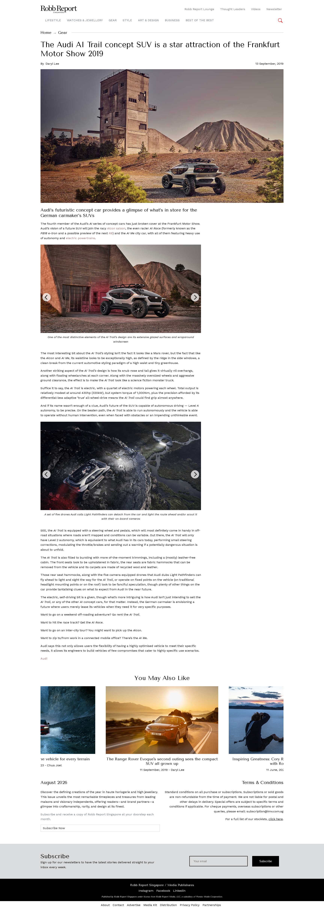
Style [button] (127, 20)
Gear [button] (113, 20)
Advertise (133, 905)
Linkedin (179, 890)
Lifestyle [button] (53, 20)
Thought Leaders (232, 9)
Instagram (146, 890)
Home (45, 32)
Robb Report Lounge (199, 9)
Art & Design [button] (148, 20)
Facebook (163, 890)
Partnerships (211, 905)
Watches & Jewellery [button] (85, 20)
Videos (255, 9)
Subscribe (265, 861)
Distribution (168, 905)
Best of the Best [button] (200, 20)
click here (275, 819)
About (105, 905)
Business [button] (172, 20)
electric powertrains (80, 238)
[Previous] (46, 297)
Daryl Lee (52, 63)
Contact (118, 905)
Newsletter (274, 9)
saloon (116, 228)
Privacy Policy (190, 905)
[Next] (195, 297)
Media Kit (150, 905)
